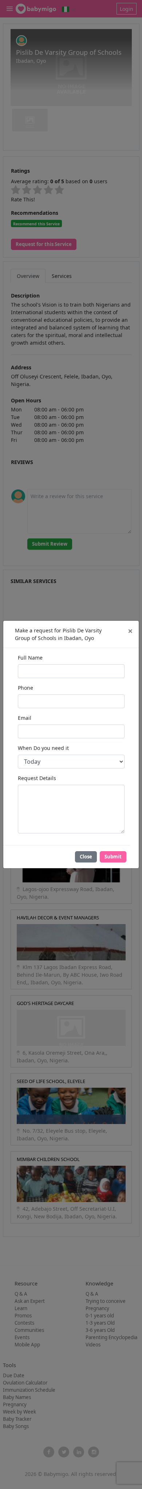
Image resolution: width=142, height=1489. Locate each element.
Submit (113, 856)
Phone (25, 687)
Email (24, 717)
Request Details (37, 778)
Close (86, 856)
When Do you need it (43, 747)
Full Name (30, 657)
